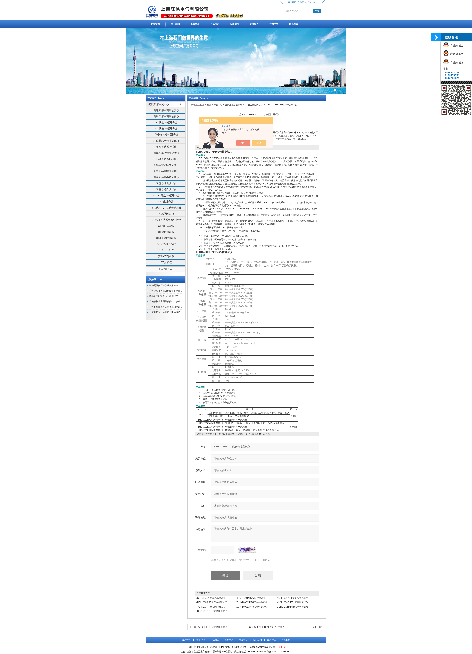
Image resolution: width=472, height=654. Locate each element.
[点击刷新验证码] (247, 550)
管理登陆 (214, 647)
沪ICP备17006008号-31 (237, 647)
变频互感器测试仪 (166, 146)
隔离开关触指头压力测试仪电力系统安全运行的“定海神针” (177, 296)
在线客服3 (456, 62)
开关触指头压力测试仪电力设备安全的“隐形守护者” (174, 312)
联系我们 (312, 2)
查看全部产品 (165, 269)
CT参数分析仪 (166, 231)
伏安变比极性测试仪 (166, 134)
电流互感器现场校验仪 (166, 110)
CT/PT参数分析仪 (166, 238)
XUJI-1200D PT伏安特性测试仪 (269, 627)
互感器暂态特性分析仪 (166, 165)
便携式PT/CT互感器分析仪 (166, 207)
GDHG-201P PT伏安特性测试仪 (292, 607)
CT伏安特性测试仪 (166, 128)
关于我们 (175, 24)
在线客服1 (456, 45)
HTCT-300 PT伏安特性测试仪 (251, 598)
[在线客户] (436, 37)
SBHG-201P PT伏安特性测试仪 (211, 611)
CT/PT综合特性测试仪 (166, 195)
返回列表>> (318, 627)
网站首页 (155, 24)
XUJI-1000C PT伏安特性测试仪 (252, 602)
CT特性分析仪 (166, 225)
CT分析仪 (166, 262)
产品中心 (218, 104)
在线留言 (254, 24)
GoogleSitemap (258, 647)
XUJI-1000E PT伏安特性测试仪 (251, 607)
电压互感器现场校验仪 (166, 116)
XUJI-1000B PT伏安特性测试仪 (211, 602)
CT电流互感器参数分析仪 (166, 219)
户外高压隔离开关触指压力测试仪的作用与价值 (172, 307)
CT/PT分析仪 (166, 250)
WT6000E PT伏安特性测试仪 (212, 627)
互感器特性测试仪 (166, 189)
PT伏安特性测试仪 (166, 122)
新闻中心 (229, 640)
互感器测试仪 (166, 213)
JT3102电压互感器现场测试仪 (210, 598)
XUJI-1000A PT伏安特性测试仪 (292, 598)
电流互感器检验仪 (166, 158)
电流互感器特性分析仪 (166, 152)
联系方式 (293, 24)
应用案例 (234, 24)
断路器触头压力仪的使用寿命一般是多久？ (170, 285)
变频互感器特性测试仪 (166, 171)
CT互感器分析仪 (166, 244)
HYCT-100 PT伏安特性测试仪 (210, 607)
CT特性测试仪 (166, 201)
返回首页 (292, 2)
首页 (209, 104)
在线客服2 (456, 54)
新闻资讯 (195, 24)
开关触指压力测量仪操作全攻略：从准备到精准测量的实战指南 (180, 301)
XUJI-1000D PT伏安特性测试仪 (292, 602)
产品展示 (302, 2)
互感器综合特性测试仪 (166, 140)
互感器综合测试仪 (166, 183)
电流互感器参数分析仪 (166, 177)
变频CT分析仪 (166, 256)
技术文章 (274, 24)
